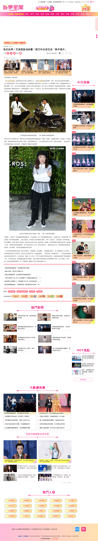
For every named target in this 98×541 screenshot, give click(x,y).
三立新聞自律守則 (35, 529)
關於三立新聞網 (17, 529)
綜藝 (47, 14)
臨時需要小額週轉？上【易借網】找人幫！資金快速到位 (21, 281)
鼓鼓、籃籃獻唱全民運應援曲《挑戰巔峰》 (88, 371)
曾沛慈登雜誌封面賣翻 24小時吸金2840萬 (52, 424)
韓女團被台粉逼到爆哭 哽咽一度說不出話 (17, 420)
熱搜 (37, 14)
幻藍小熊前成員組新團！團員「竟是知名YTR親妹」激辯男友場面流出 (63, 72)
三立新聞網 (41, 2)
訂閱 (23, 296)
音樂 (67, 14)
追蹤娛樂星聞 (57, 2)
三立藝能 (49, 2)
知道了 (55, 538)
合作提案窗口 (46, 529)
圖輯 (88, 14)
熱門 (32, 14)
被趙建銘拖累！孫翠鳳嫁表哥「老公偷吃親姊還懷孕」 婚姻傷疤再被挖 (19, 461)
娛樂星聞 (6, 46)
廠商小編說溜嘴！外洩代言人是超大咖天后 (52, 428)
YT (66, 2)
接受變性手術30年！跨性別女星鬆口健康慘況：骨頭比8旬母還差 (27, 467)
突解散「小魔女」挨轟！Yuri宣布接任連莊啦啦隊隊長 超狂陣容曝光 (54, 461)
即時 (27, 14)
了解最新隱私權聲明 (46, 538)
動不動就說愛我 (10, 81)
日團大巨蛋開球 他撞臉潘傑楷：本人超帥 (52, 416)
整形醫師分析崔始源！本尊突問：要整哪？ (17, 416)
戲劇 (52, 14)
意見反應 (54, 529)
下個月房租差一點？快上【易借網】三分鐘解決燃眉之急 (21, 278)
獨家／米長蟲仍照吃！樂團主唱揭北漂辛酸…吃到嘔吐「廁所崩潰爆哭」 (11, 72)
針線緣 (11, 14)
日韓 (57, 14)
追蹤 (41, 296)
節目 (83, 14)
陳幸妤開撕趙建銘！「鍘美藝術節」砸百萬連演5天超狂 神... (22, 284)
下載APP (15, 296)
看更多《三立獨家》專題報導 (15, 43)
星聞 (42, 14)
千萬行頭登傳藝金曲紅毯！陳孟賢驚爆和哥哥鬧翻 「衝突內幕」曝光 (27, 476)
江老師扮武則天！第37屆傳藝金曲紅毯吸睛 (51, 413)
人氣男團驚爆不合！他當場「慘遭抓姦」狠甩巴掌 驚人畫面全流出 (61, 476)
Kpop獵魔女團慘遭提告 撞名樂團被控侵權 (17, 428)
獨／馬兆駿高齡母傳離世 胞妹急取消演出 (52, 420)
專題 (72, 14)
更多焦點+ (83, 379)
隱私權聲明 (26, 529)
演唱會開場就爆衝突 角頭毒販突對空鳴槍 (17, 268)
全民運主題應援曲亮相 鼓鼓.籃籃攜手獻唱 (88, 358)
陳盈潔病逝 (19, 14)
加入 (32, 296)
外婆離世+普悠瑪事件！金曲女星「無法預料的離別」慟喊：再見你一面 (29, 72)
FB (64, 2)
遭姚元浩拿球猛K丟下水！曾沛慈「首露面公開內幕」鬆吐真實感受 (46, 72)
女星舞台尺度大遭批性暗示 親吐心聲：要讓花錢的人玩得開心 (61, 467)
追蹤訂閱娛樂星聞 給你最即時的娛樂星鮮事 (18, 274)
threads (71, 2)
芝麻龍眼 (40, 81)
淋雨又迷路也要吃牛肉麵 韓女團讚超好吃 (17, 424)
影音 (78, 14)
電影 (62, 14)
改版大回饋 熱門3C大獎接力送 (14, 271)
